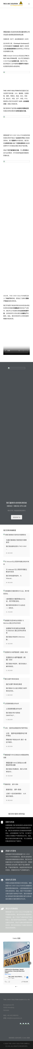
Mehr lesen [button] (8, 974)
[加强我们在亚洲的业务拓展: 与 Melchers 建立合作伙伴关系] (16, 622)
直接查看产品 (16, 517)
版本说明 (18, 1038)
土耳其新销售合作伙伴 (14, 709)
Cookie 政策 (26, 1038)
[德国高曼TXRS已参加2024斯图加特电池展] (16, 756)
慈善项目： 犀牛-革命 (13, 790)
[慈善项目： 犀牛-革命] (16, 784)
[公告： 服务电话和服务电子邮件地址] (16, 728)
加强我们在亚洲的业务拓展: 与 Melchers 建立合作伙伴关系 (16, 631)
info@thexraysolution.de (14, 1018)
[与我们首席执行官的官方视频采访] (16, 535)
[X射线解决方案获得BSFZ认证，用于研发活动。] (16, 592)
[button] (3, 963)
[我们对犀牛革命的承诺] (16, 679)
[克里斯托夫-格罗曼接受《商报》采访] (16, 652)
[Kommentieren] (8, 982)
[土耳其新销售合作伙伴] (16, 703)
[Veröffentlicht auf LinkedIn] (27, 977)
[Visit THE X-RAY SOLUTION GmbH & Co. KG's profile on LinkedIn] (6, 977)
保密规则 (11, 1038)
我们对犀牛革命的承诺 (14, 684)
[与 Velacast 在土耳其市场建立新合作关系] (16, 563)
